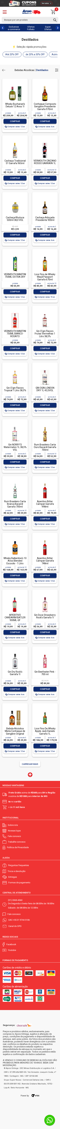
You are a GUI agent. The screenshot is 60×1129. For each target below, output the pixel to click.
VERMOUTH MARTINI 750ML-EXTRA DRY (15, 275)
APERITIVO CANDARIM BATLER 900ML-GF (15, 618)
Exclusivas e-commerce (14, 28)
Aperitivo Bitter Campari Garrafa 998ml (45, 504)
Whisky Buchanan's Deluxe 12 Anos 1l (15, 105)
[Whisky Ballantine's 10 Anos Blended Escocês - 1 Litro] (15, 540)
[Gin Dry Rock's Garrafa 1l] (15, 654)
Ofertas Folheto (30, 28)
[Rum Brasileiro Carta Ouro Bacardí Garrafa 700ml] (44, 427)
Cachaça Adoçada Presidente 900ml (44, 218)
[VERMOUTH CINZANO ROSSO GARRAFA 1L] (44, 143)
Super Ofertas (48, 28)
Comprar (15, 121)
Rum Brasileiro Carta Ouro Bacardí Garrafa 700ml (45, 447)
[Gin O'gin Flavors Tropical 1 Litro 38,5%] (15, 370)
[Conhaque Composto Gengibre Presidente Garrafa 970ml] (44, 86)
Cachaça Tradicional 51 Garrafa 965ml (15, 162)
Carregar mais (30, 764)
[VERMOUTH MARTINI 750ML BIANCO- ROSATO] (15, 313)
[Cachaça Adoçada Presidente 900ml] (44, 199)
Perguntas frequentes (18, 865)
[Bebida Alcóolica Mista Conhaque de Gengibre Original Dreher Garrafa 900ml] (15, 710)
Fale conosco (14, 836)
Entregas (12, 877)
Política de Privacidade (18, 847)
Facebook (11, 944)
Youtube (12, 950)
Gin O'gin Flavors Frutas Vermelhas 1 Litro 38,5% (45, 334)
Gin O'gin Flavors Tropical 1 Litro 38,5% (15, 389)
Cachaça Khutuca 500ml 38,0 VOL (15, 218)
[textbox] (30, 20)
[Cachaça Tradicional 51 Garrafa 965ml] (15, 143)
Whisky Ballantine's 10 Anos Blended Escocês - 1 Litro (15, 561)
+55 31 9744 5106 (21, 920)
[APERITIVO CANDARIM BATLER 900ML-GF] (15, 597)
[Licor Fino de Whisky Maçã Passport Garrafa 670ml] (44, 256)
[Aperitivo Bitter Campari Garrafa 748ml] (44, 540)
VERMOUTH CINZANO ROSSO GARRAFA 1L (45, 162)
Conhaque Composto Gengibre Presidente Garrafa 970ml (45, 107)
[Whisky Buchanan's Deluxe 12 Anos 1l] (15, 86)
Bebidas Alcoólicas (24, 70)
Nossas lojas (14, 830)
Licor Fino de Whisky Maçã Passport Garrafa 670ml (44, 277)
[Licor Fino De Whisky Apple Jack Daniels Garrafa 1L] (44, 710)
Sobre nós (13, 825)
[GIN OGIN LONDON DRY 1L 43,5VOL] (44, 370)
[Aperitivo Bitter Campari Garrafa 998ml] (44, 483)
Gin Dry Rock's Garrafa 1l (15, 673)
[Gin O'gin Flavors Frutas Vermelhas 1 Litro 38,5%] (44, 313)
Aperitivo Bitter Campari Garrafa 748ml (45, 561)
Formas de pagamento (19, 882)
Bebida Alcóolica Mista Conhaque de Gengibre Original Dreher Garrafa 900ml (15, 732)
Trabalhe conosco (17, 842)
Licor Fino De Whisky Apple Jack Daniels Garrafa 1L (45, 731)
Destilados (42, 70)
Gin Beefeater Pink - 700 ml (45, 673)
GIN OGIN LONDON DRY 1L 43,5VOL (45, 389)
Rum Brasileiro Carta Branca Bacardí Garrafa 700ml (15, 504)
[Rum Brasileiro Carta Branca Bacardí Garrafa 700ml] (15, 483)
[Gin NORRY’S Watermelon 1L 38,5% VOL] (15, 427)
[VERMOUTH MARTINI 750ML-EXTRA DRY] (15, 256)
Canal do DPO (15, 926)
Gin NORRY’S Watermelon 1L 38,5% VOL (15, 447)
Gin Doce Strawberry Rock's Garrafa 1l (45, 616)
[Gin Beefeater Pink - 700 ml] (44, 654)
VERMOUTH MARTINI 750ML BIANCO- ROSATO (15, 334)
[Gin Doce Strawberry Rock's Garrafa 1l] (44, 597)
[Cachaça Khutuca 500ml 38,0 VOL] (15, 199)
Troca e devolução (17, 871)
